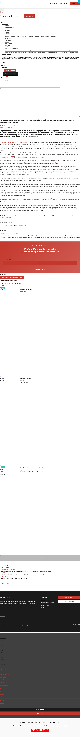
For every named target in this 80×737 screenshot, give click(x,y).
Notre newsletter (11, 73)
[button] (12, 277)
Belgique (7, 30)
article (56, 160)
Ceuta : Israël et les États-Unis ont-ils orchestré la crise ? (15, 578)
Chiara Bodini (12, 125)
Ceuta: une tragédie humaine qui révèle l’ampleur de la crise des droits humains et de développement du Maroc (27, 571)
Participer (40, 262)
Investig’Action (23, 225)
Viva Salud (10, 222)
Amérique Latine (9, 27)
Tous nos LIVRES (40, 557)
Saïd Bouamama (24, 293)
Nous (1, 696)
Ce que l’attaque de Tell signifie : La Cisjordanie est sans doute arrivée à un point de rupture (23, 582)
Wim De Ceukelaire (4, 125)
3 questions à (3, 672)
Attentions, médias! (4, 674)
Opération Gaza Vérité (42, 50)
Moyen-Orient (9, 43)
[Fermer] (79, 1)
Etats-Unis (8, 40)
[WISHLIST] (3, 78)
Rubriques (5, 24)
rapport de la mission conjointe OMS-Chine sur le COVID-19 (15, 142)
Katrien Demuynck (24, 471)
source (12, 156)
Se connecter (75, 3)
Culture (7, 32)
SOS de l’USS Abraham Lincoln (8, 567)
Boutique (2, 285)
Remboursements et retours (47, 602)
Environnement (9, 38)
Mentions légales (45, 605)
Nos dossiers (3, 682)
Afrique (7, 25)
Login (11, 283)
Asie (6, 29)
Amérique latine (4, 643)
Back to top (2, 616)
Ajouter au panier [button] (18, 372)
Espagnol (74, 624)
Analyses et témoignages (12, 233)
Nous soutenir (10, 70)
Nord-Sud (7, 45)
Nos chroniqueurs (4, 685)
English (78, 624)
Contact (43, 600)
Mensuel (8, 259)
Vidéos (1, 691)
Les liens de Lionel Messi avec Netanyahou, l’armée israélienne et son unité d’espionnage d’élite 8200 (25, 574)
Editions (2, 688)
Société (7, 47)
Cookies (43, 607)
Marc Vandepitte (33, 471)
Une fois (9, 257)
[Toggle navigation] (2, 10)
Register (7, 283)
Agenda (4, 67)
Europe (7, 42)
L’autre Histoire (3, 677)
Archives (2, 700)
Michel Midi (2, 679)
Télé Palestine (3, 669)
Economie (3, 652)
